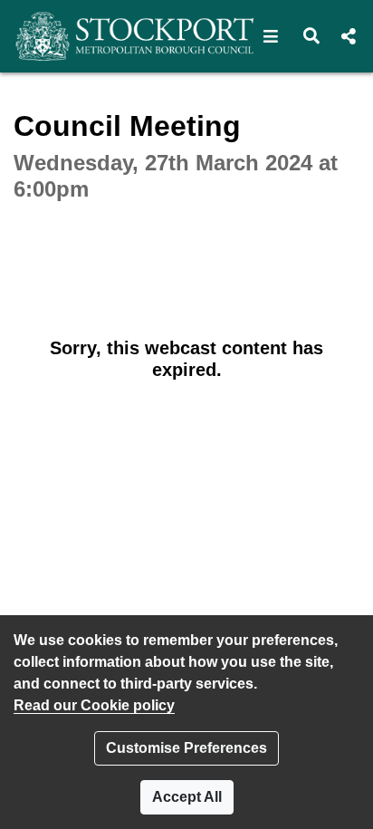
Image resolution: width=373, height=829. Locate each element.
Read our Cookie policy (94, 705)
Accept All (187, 797)
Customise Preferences (186, 748)
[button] (271, 36)
